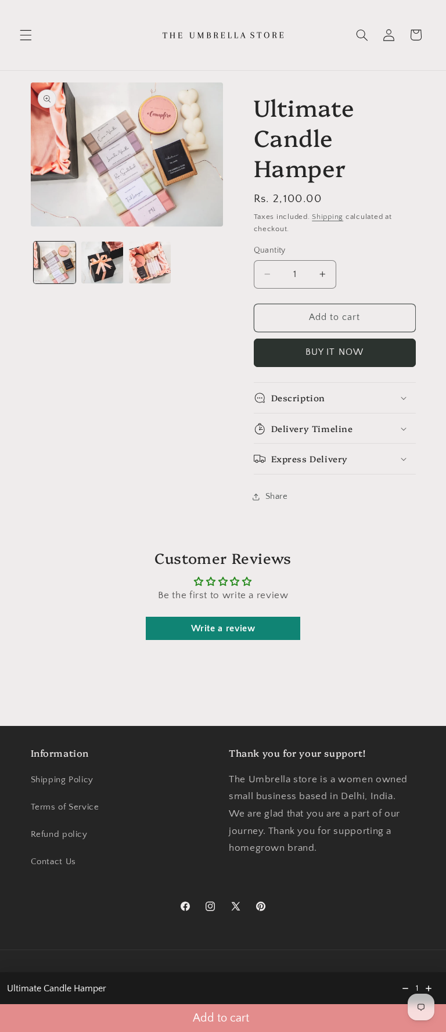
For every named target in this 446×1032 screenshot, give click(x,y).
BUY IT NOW (334, 352)
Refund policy (59, 834)
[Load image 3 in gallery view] (150, 262)
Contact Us (53, 861)
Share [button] (276, 496)
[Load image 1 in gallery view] (54, 262)
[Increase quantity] (428, 988)
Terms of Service (65, 807)
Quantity (270, 250)
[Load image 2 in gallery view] (102, 262)
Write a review (223, 628)
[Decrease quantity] (405, 988)
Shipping (327, 217)
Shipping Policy (62, 780)
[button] (25, 34)
